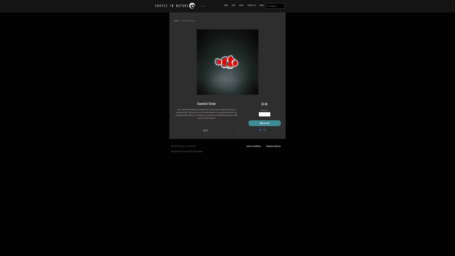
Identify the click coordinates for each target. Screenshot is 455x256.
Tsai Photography (196, 151)
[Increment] (268, 114)
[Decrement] (260, 114)
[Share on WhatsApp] (264, 129)
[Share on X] (269, 129)
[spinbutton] (264, 114)
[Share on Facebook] (260, 129)
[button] (233, 5)
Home (176, 21)
